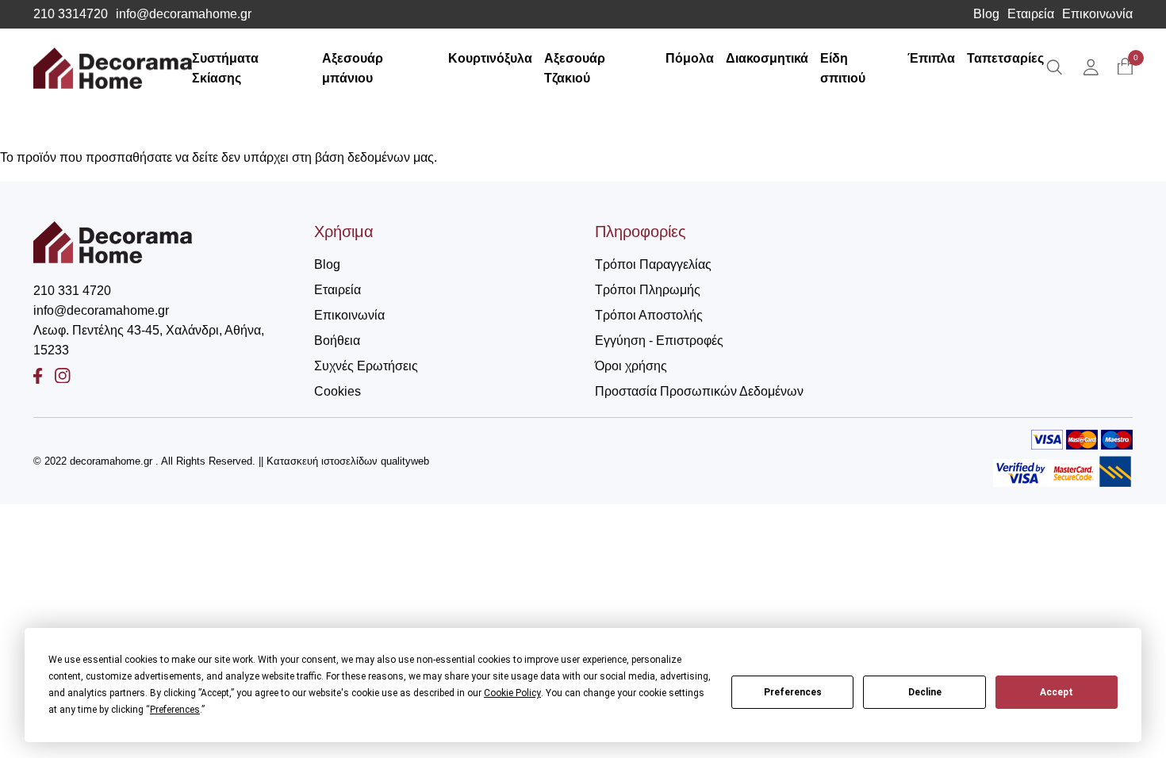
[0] (1125, 68)
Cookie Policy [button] (512, 693)
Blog (986, 14)
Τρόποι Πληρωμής (647, 290)
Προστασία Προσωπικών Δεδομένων (699, 391)
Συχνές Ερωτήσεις (366, 366)
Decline (925, 692)
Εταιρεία (1030, 14)
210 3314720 (70, 14)
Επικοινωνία (1097, 14)
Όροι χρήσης (631, 366)
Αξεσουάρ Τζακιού (574, 68)
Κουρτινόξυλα (490, 58)
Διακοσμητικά (767, 58)
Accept (1056, 692)
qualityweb (405, 461)
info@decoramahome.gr (183, 14)
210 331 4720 (72, 290)
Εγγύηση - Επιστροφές (659, 340)
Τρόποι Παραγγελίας (653, 264)
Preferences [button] (175, 709)
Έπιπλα (931, 58)
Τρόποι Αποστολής (649, 315)
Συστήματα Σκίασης (225, 68)
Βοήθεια (337, 340)
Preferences (793, 692)
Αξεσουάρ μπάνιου (352, 68)
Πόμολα (689, 58)
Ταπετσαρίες (1005, 58)
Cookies (337, 391)
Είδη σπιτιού (842, 68)
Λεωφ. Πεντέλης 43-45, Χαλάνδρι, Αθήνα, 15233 (148, 340)
